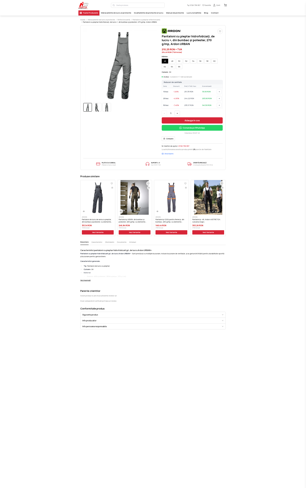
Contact (215, 13)
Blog (206, 13)
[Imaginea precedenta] (86, 64)
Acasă (82, 19)
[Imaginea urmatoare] (153, 64)
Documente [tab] (121, 242)
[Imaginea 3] (106, 107)
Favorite (208, 5)
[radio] (165, 61)
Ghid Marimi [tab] (109, 242)
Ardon (84, 217)
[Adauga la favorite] (220, 31)
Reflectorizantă (123, 19)
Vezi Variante (97, 232)
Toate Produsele (90, 13)
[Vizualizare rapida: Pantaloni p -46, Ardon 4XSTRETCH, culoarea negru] (194, 211)
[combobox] (139, 5)
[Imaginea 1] (87, 107)
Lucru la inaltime (194, 13)
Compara (169, 138)
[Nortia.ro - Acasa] (83, 5)
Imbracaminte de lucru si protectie (116, 13)
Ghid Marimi (168, 154)
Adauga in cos (192, 120)
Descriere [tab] (84, 242)
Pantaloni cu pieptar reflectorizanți (146, 19)
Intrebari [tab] (132, 242)
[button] (120, 65)
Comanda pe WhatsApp (194, 128)
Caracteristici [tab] (96, 242)
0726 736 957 (195, 5)
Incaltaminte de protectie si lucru (148, 13)
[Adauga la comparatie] (112, 188)
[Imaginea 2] (97, 107)
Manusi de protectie (175, 13)
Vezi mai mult (85, 280)
